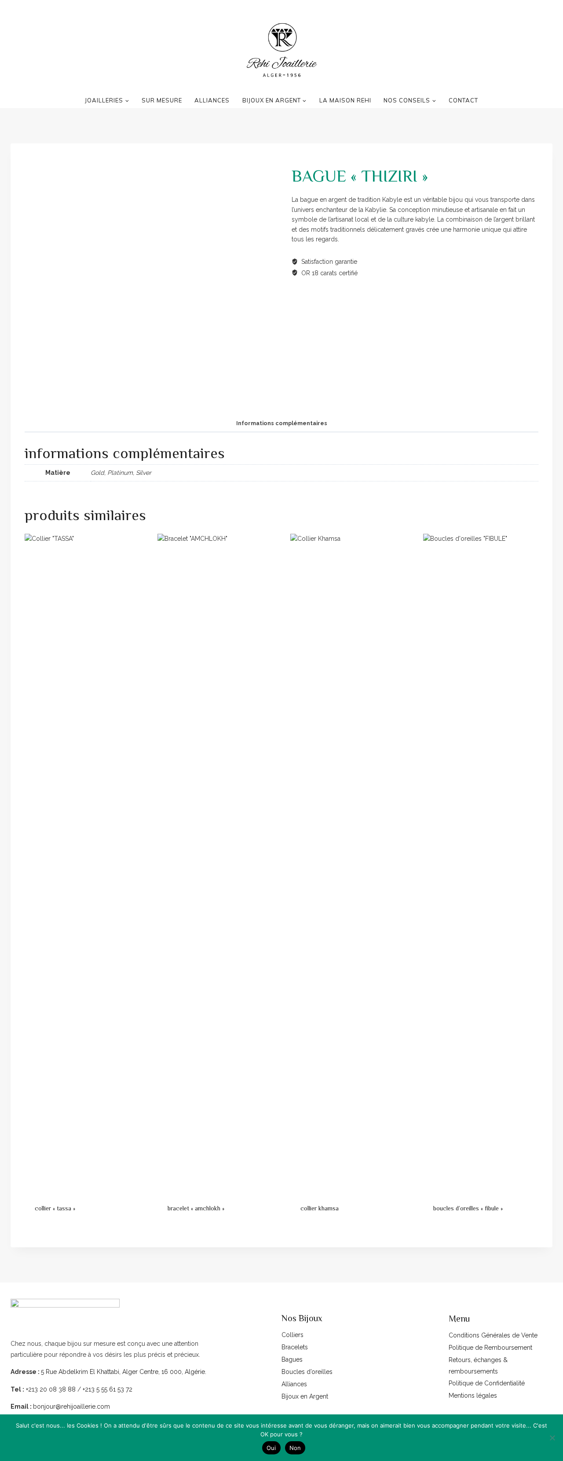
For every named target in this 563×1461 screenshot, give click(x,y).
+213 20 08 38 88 (50, 1389)
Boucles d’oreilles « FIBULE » (468, 1208)
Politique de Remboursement (490, 1347)
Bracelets (295, 1347)
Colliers (292, 1334)
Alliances (294, 1384)
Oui (271, 1447)
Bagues (292, 1359)
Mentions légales (473, 1395)
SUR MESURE (162, 100)
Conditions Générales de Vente (493, 1335)
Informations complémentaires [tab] (281, 423)
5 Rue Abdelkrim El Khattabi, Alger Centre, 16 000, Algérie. (123, 1371)
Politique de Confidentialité (487, 1383)
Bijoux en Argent (305, 1396)
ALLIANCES (212, 100)
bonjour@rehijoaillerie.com (71, 1406)
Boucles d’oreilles (307, 1371)
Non (295, 1447)
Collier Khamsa (319, 1208)
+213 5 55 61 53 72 (107, 1389)
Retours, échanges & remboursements (478, 1365)
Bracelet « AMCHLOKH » (196, 1208)
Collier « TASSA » (55, 1208)
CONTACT (463, 100)
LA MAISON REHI (345, 100)
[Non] (552, 1437)
